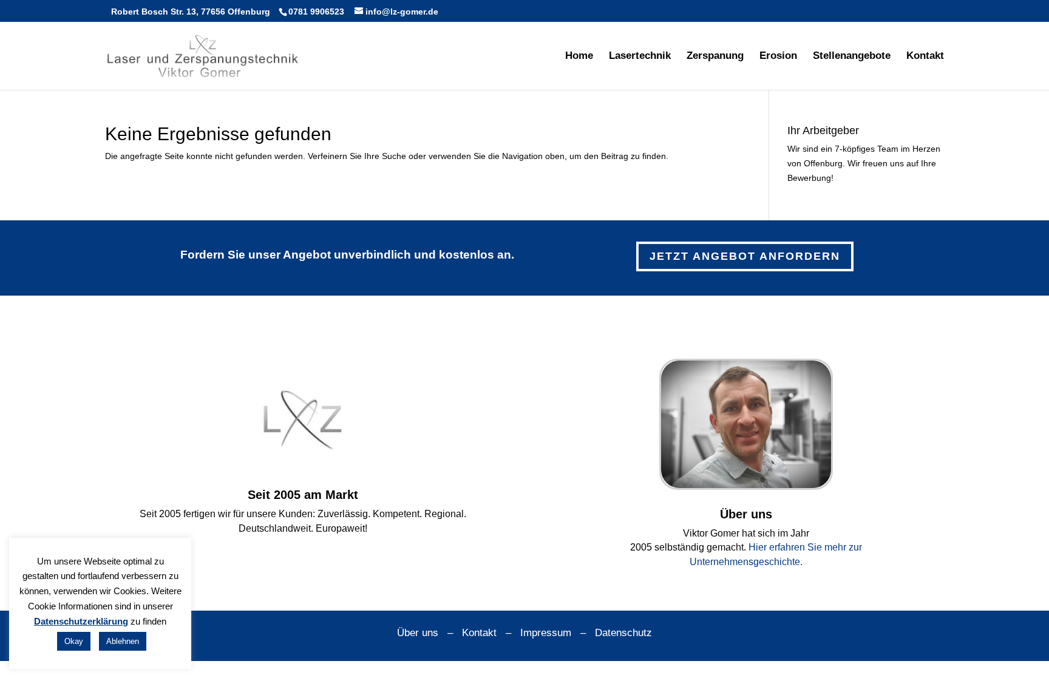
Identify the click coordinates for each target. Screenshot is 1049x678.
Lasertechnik (640, 56)
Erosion (778, 56)
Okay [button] (73, 641)
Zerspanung (715, 56)
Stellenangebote (852, 56)
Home (579, 56)
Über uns (417, 633)
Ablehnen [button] (122, 641)
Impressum (545, 633)
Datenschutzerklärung (81, 621)
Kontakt (925, 56)
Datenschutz (623, 633)
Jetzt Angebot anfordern (745, 256)
